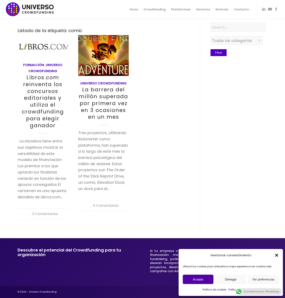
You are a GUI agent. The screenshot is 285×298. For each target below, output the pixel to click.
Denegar (231, 279)
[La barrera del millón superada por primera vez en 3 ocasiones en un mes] (103, 55)
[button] (277, 255)
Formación (33, 65)
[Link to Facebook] (276, 9)
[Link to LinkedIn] (264, 9)
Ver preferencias (263, 279)
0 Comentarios (45, 213)
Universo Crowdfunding (103, 83)
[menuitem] (134, 9)
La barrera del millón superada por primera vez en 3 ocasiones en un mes (103, 103)
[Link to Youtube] (270, 9)
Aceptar (198, 279)
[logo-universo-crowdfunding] (30, 9)
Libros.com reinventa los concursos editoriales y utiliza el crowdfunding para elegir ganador (43, 101)
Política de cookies (214, 289)
